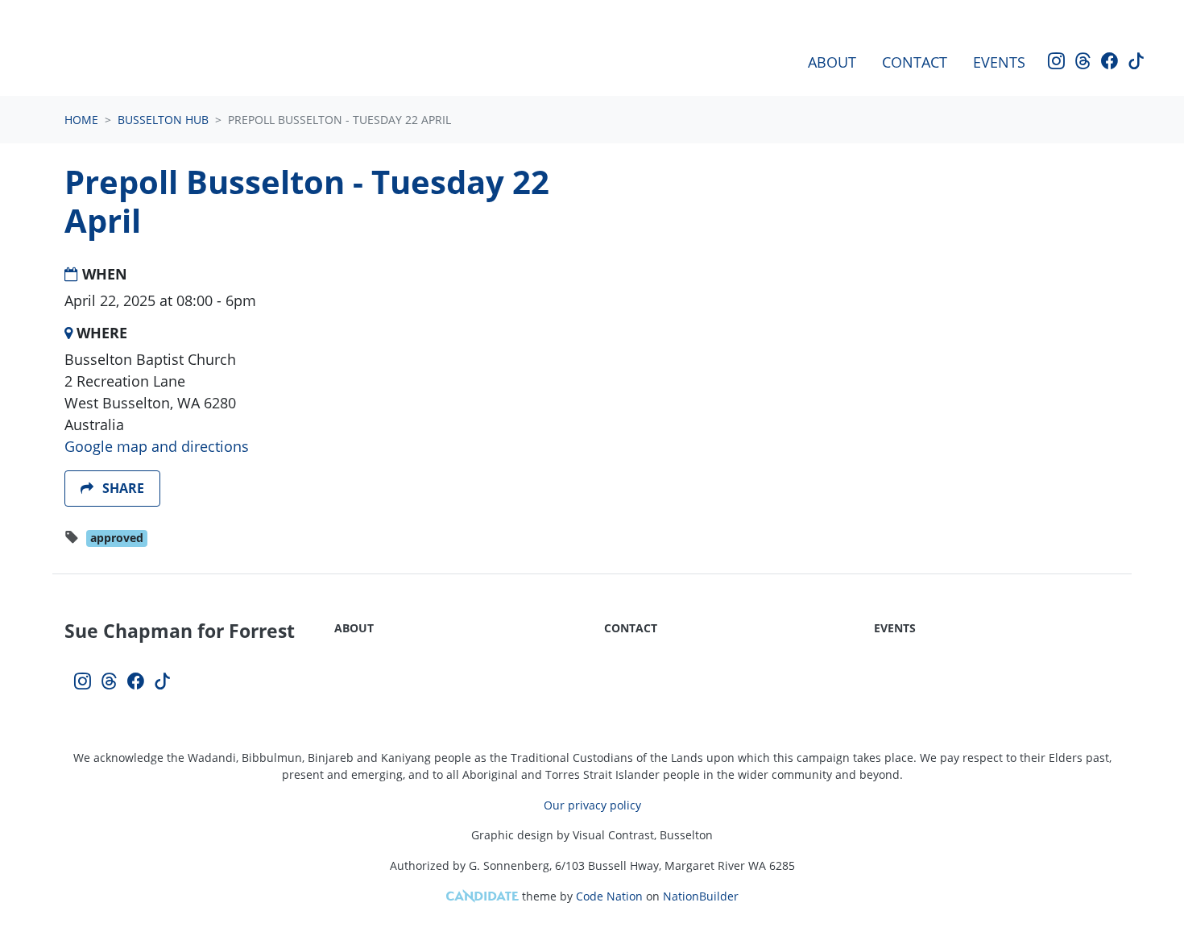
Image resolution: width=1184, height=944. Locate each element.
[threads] (1082, 62)
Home (81, 119)
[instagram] (1056, 62)
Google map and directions (156, 446)
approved (116, 538)
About (832, 62)
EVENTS (895, 628)
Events (999, 62)
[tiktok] (1136, 62)
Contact (914, 62)
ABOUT (354, 628)
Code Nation (609, 896)
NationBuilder (701, 896)
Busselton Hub (163, 119)
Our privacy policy (592, 805)
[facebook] (1109, 62)
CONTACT (630, 628)
